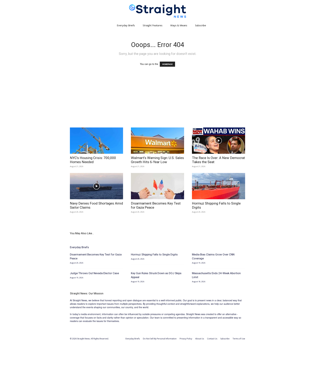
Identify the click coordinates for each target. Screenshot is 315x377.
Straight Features (152, 25)
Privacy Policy (186, 338)
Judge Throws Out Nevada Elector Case (94, 273)
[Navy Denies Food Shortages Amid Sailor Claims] (96, 186)
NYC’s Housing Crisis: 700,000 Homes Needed (93, 160)
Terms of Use (239, 338)
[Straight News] (157, 11)
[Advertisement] (157, 100)
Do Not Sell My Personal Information (160, 338)
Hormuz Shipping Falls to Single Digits (154, 254)
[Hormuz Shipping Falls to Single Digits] (218, 186)
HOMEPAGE (167, 64)
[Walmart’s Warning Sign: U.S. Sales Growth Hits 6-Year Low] (157, 140)
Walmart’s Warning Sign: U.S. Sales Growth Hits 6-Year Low (157, 160)
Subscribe (200, 25)
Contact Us (212, 338)
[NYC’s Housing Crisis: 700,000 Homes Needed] (96, 140)
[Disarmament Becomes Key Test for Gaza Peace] (157, 186)
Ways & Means (178, 25)
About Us (199, 338)
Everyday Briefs (126, 25)
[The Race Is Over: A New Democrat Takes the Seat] (218, 140)
